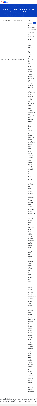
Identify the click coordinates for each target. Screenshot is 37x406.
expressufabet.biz (30, 186)
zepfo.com (29, 151)
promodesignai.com (30, 161)
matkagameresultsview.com (31, 208)
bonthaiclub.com (30, 94)
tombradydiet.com (30, 93)
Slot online (14, 1)
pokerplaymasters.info (30, 292)
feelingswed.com (30, 131)
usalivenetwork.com (30, 298)
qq (25, 400)
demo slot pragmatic (30, 47)
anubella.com (29, 165)
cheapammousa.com (30, 111)
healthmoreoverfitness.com (31, 197)
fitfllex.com (29, 226)
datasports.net (30, 332)
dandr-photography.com (31, 240)
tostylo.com (29, 311)
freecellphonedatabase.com (31, 300)
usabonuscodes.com (30, 154)
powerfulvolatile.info (30, 261)
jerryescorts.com (30, 334)
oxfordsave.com (30, 314)
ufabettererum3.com (30, 382)
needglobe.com (30, 366)
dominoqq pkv (30, 58)
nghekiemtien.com (30, 245)
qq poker (13, 401)
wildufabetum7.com (30, 392)
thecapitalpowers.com (30, 378)
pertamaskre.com (30, 295)
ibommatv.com (30, 182)
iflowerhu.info (29, 279)
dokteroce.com (30, 241)
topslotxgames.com (30, 198)
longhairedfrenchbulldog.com (31, 319)
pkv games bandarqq (30, 59)
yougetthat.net (30, 312)
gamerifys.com (30, 179)
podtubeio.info (30, 260)
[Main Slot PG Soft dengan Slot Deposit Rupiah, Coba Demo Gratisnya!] (4, 1)
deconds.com (29, 171)
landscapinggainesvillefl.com (31, 142)
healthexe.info (29, 250)
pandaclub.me (29, 274)
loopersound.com (30, 86)
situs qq (29, 62)
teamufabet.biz (30, 189)
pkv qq (29, 63)
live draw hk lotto (30, 53)
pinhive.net (29, 271)
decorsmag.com (30, 191)
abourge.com (29, 117)
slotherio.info (29, 263)
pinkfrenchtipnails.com (30, 329)
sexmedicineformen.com (31, 372)
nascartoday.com (30, 145)
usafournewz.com (30, 72)
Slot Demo (18, 1)
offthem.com (29, 181)
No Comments (14, 20)
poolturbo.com (30, 247)
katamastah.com (30, 353)
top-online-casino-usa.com (31, 202)
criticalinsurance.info (30, 210)
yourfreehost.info (30, 91)
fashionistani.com (30, 130)
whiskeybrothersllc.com (31, 391)
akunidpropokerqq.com (31, 103)
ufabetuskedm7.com (30, 387)
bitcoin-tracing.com (30, 167)
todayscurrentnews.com (31, 379)
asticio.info (29, 355)
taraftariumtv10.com (30, 237)
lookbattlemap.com (30, 309)
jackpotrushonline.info (30, 299)
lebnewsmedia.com (30, 96)
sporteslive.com (30, 328)
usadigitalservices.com (30, 220)
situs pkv (29, 52)
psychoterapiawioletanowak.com (32, 370)
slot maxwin (19, 399)
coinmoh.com (29, 123)
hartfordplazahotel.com (31, 276)
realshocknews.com (30, 346)
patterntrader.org (30, 349)
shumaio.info (29, 262)
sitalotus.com (29, 350)
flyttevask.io (29, 275)
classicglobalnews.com (30, 169)
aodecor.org (29, 266)
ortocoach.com (30, 367)
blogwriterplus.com (30, 290)
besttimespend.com (30, 360)
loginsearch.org (30, 265)
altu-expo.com (30, 108)
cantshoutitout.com (30, 185)
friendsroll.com (30, 98)
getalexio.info (29, 357)
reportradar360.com (30, 236)
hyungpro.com (30, 326)
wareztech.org (29, 304)
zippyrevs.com (30, 195)
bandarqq (29, 44)
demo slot (29, 51)
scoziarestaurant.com (30, 159)
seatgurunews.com (30, 100)
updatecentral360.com (30, 352)
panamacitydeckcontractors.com (32, 232)
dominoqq (29, 60)
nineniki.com (29, 204)
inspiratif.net (29, 180)
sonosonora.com (30, 97)
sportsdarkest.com (30, 324)
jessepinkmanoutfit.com (31, 306)
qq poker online (10, 398)
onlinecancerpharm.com (31, 341)
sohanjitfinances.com (30, 375)
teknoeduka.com (30, 152)
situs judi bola (6, 399)
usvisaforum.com (30, 84)
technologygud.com (30, 345)
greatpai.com (29, 114)
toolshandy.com (30, 233)
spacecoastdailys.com (30, 157)
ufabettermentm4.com (30, 383)
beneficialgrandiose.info (31, 258)
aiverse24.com (30, 164)
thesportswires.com (30, 325)
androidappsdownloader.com (31, 213)
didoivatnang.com (30, 125)
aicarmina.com (30, 77)
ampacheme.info (30, 253)
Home (10, 1)
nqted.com (29, 146)
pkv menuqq (8, 400)
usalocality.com (30, 71)
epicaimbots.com (30, 128)
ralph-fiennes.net (30, 225)
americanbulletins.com (30, 119)
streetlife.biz (29, 269)
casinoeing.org (30, 268)
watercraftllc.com (30, 116)
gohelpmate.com (30, 215)
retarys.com (29, 307)
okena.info (29, 102)
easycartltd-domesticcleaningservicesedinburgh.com (32, 173)
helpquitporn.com (30, 136)
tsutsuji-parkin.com (30, 110)
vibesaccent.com (30, 74)
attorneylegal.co (30, 335)
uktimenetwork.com (30, 69)
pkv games (29, 45)
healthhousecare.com (30, 135)
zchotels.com (29, 150)
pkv (28, 42)
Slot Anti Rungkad (24, 1)
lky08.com (29, 224)
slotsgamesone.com (30, 200)
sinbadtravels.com (30, 303)
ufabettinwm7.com (30, 384)
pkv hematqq (17, 400)
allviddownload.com (30, 190)
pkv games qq (29, 400)
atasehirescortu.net (30, 333)
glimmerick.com (30, 81)
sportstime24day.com (30, 327)
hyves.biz (29, 270)
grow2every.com (30, 134)
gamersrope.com (30, 301)
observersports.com (30, 317)
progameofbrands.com (30, 193)
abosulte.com (29, 163)
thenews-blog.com (30, 153)
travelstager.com (30, 234)
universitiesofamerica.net (31, 192)
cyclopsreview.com (30, 124)
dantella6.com (29, 199)
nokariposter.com (30, 211)
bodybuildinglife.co (30, 344)
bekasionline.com (30, 183)
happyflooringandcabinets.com (31, 343)
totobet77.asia (30, 380)
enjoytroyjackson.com (30, 127)
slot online (1, 399)
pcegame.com (29, 148)
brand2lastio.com (30, 219)
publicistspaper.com (30, 162)
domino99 (18, 401)
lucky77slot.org (30, 339)
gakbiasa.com (29, 278)
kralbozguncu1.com (30, 141)
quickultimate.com (30, 371)
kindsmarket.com (30, 228)
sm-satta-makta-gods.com (31, 155)
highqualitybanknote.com (31, 137)
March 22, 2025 (2, 20)
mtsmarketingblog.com (30, 244)
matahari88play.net (30, 321)
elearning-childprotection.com (31, 217)
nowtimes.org (29, 267)
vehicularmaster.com (30, 73)
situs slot (31, 398)
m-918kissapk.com (30, 277)
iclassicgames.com (30, 315)
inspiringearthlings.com (31, 140)
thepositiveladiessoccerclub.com (32, 112)
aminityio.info (29, 252)
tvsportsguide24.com (30, 337)
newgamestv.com (30, 330)
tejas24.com (29, 246)
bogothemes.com (30, 90)
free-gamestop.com (30, 302)
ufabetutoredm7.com (30, 388)
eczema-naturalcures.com (31, 106)
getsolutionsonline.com (31, 209)
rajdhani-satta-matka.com (31, 216)
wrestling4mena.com (30, 218)
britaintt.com (29, 170)
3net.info (29, 101)
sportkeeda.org (30, 359)
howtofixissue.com (30, 188)
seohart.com (29, 160)
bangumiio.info (30, 257)
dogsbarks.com (30, 126)
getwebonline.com (30, 223)
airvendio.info (29, 249)
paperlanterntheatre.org (31, 115)
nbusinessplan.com (30, 184)
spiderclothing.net (30, 99)
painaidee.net (29, 323)
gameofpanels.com (30, 212)
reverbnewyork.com (30, 83)
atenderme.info (30, 256)
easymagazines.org (30, 362)
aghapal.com (29, 107)
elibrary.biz (29, 105)
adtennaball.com (30, 206)
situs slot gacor (24, 399)
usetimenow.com (30, 214)
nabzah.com (29, 207)
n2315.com (29, 222)
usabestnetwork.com (30, 305)
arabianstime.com (30, 120)
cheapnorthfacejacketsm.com (31, 92)
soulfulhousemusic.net (30, 376)
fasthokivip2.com (30, 316)
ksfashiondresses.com (30, 348)
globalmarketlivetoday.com (31, 133)
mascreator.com (30, 143)
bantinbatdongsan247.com (31, 293)
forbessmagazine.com (30, 132)
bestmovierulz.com (30, 85)
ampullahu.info (30, 254)
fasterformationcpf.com (31, 308)
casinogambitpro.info (30, 291)
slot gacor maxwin (29, 399)
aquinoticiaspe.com (30, 318)
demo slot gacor (30, 46)
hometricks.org (30, 363)
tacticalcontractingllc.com (31, 377)
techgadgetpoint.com (30, 336)
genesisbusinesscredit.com (31, 227)
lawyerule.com (30, 243)
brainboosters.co (30, 75)
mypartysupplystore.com (31, 78)
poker (29, 55)
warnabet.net (29, 272)
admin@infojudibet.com (8, 20)
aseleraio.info (29, 354)
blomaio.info (29, 259)
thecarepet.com (30, 289)
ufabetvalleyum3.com (30, 389)
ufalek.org (29, 342)
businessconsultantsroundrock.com (32, 168)
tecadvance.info (30, 251)
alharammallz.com (30, 118)
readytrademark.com (30, 158)
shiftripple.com (30, 373)
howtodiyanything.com (30, 139)
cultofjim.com (29, 80)
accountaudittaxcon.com (31, 358)
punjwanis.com (30, 287)
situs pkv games (30, 57)
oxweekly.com (29, 231)
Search (29, 20)
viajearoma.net (30, 109)
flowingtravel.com (30, 203)
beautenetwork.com (30, 166)
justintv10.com (30, 242)
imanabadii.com (30, 280)
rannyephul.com (30, 235)
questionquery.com (30, 238)
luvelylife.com (29, 229)
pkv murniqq (12, 400)
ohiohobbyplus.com (30, 89)
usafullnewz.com (30, 68)
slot (21, 20)
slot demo (29, 43)
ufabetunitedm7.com (30, 386)
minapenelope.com (30, 87)
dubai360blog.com (30, 338)
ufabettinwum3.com (30, 385)
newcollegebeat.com (30, 82)
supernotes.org (30, 351)
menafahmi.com (30, 144)
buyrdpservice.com (30, 310)
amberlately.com (30, 76)
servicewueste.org (30, 194)
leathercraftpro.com (30, 364)
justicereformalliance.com (31, 88)
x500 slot (14, 399)
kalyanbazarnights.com (30, 201)
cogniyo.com (29, 361)
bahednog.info (30, 294)
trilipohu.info (29, 281)
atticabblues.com (30, 121)
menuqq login (2, 398)
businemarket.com (30, 320)
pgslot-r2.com (29, 149)
